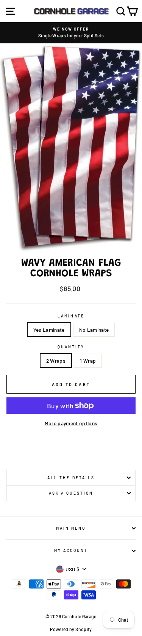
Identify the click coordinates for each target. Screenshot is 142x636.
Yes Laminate (49, 329)
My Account (71, 550)
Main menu (71, 528)
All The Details (71, 477)
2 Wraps (56, 360)
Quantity (71, 347)
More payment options (71, 423)
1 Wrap (88, 360)
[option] (71, 33)
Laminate (71, 316)
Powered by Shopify (71, 629)
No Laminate (94, 329)
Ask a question (71, 493)
